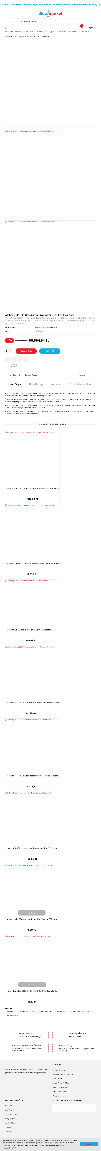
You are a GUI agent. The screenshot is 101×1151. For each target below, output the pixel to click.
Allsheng (39, 331)
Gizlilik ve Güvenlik (59, 1087)
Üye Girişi (8, 1110)
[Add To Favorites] (26, 359)
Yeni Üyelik (9, 1105)
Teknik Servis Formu (60, 1091)
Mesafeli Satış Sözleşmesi (62, 1074)
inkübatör (11, 1012)
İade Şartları (57, 1078)
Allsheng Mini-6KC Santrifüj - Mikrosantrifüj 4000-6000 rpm (34, 564)
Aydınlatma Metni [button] (10, 1148)
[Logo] (50, 13)
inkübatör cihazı (45, 1012)
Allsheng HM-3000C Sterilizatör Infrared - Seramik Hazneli (33, 776)
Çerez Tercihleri (58, 1096)
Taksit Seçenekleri (80, 384)
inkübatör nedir (13, 1015)
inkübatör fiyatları (27, 1012)
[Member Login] (6, 27)
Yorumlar (56, 384)
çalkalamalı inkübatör (80, 1012)
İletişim (8, 1131)
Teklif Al (50, 351)
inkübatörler (61, 1012)
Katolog (14, 366)
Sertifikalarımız (11, 1114)
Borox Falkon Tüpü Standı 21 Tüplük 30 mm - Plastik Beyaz (33, 488)
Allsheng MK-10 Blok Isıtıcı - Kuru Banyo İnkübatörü (29, 630)
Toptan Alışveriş (58, 1070)
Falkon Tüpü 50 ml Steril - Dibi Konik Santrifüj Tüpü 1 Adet (32, 848)
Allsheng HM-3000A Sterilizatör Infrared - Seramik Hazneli (33, 703)
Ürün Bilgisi (15, 384)
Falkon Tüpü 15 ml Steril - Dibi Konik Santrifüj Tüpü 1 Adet (32, 991)
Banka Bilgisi (10, 1123)
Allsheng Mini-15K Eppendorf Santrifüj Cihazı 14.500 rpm (32, 919)
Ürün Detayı (36, 384)
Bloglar (8, 1127)
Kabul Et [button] (89, 1144)
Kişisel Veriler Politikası (61, 1083)
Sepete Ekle (26, 351)
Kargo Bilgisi (10, 1118)
